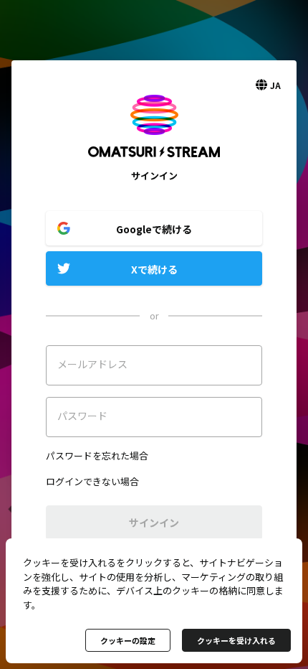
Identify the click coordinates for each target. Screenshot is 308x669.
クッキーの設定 (127, 640)
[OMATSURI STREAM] (154, 162)
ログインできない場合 (92, 481)
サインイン (154, 522)
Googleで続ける (154, 229)
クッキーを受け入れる (236, 640)
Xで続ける (154, 269)
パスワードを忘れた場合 (97, 455)
